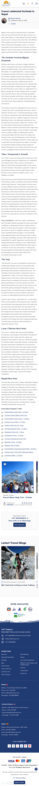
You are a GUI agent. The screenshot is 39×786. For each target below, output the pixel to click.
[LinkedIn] (21, 746)
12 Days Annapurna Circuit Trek (15, 439)
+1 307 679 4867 (11, 710)
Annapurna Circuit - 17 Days (14, 435)
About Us (4, 654)
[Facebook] (9, 746)
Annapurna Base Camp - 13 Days (16, 429)
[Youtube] (29, 746)
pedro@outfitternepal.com (13, 732)
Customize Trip (5, 671)
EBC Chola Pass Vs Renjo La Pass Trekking (18, 585)
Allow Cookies (19, 782)
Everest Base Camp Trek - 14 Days (16, 412)
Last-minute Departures (27, 660)
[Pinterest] (25, 746)
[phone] (23, 3)
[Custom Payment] (19, 760)
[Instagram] (17, 746)
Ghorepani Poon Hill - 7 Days (14, 432)
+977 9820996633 (18, 518)
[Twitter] (13, 746)
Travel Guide (24, 670)
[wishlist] (28, 3)
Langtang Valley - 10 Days (13, 455)
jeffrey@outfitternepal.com (13, 712)
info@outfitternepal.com (12, 639)
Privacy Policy (5, 666)
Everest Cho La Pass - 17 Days (15, 422)
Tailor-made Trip (6, 669)
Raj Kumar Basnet (14, 18)
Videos (22, 657)
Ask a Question (20, 525)
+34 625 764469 (10, 729)
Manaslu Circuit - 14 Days (13, 442)
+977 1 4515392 (10, 690)
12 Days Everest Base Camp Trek (16, 415)
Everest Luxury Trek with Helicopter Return (19, 452)
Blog (2, 663)
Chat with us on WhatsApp (19, 521)
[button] (5, 464)
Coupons (22, 667)
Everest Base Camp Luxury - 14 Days (17, 419)
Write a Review (5, 674)
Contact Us (23, 673)
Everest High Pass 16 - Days (14, 425)
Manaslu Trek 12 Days (12, 445)
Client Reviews (24, 654)
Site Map (4, 660)
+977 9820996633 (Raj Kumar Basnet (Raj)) (17, 635)
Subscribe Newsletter (7, 657)
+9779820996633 (13, 695)
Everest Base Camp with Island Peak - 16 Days (20, 449)
